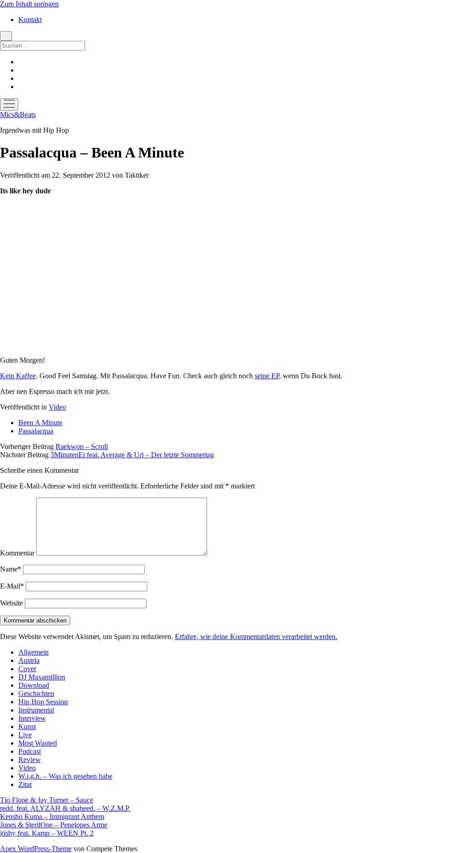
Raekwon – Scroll (82, 446)
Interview (32, 718)
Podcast (29, 751)
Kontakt (30, 19)
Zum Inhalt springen (29, 4)
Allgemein (33, 652)
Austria (28, 660)
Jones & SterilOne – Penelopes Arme (53, 825)
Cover (27, 669)
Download (33, 685)
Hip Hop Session (43, 702)
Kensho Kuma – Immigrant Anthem (52, 816)
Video (57, 407)
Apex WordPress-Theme (36, 849)
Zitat (25, 784)
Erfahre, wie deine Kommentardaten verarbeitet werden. (256, 636)
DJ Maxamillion (41, 677)
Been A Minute (40, 422)
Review (29, 759)
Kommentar (17, 553)
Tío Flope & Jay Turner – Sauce (46, 800)
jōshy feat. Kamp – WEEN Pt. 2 (47, 833)
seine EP (267, 376)
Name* (10, 569)
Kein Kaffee (18, 376)
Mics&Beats (18, 114)
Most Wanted (37, 743)
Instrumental (36, 710)
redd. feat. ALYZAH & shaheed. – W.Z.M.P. (65, 808)
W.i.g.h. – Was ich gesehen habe (65, 776)
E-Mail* (12, 586)
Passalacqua (35, 431)
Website (11, 603)
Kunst (27, 726)
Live (25, 735)
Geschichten (36, 693)
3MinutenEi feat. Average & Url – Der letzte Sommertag (132, 455)
